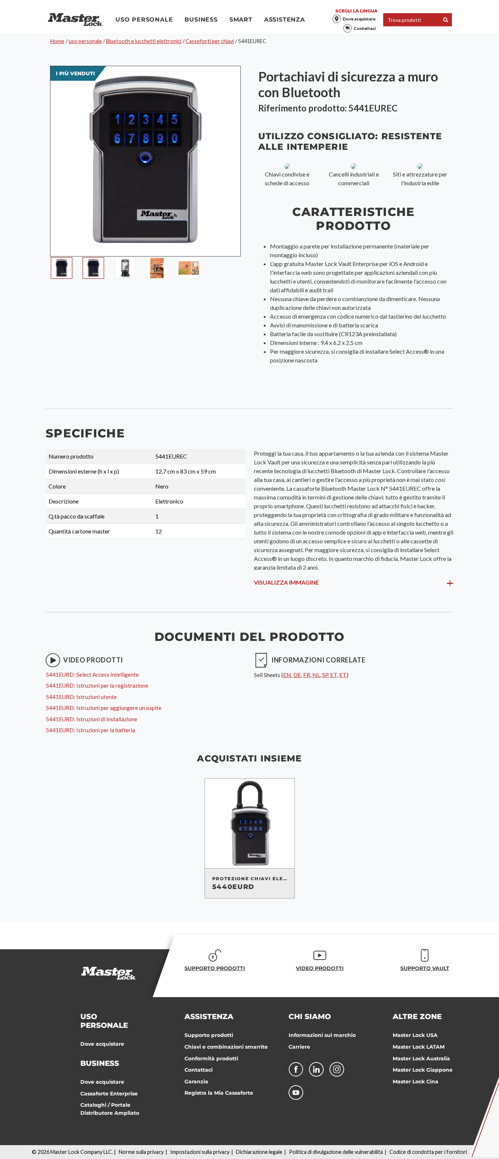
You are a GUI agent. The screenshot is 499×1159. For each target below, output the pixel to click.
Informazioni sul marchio (322, 1035)
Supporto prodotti (208, 1035)
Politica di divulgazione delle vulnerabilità (336, 1152)
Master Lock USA (415, 1035)
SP (325, 674)
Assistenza (284, 19)
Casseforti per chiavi (210, 41)
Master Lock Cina (415, 1081)
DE (297, 674)
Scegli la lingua (356, 11)
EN (287, 674)
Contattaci (365, 28)
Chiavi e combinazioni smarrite (226, 1047)
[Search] (445, 19)
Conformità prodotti (211, 1058)
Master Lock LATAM (419, 1047)
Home (57, 41)
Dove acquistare (359, 19)
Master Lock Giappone (423, 1070)
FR (306, 674)
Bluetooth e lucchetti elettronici (143, 41)
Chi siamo (310, 1016)
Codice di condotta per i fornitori (428, 1152)
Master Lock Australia (421, 1058)
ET (333, 674)
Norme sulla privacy (141, 1152)
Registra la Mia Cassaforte (218, 1093)
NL (316, 674)
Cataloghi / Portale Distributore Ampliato (109, 1109)
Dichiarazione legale (259, 1152)
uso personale (144, 19)
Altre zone (417, 1016)
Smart (240, 19)
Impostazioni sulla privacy (199, 1152)
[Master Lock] (75, 19)
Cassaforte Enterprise (109, 1093)
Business (200, 19)
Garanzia (196, 1081)
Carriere (299, 1047)
